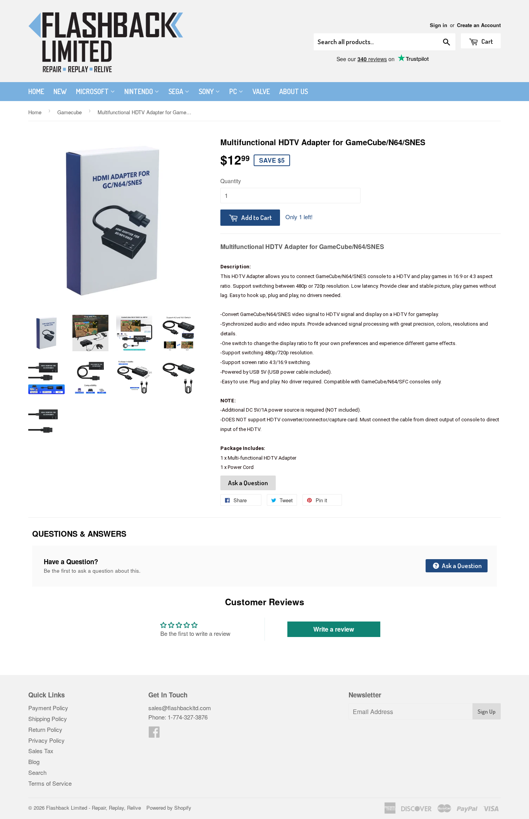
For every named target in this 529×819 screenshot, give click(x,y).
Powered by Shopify (168, 807)
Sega (176, 91)
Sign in (438, 25)
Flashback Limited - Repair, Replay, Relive (93, 807)
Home (36, 91)
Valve (261, 91)
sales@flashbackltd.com (179, 708)
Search (37, 772)
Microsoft (93, 91)
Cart (486, 41)
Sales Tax (40, 751)
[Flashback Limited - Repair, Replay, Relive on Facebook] (154, 734)
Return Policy (45, 729)
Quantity (230, 181)
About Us (293, 91)
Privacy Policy (46, 740)
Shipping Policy (47, 718)
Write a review (333, 629)
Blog (34, 761)
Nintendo (139, 91)
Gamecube (69, 112)
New (60, 91)
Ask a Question (248, 483)
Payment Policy (48, 708)
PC (234, 91)
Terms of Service (50, 783)
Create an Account (479, 25)
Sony (207, 91)
